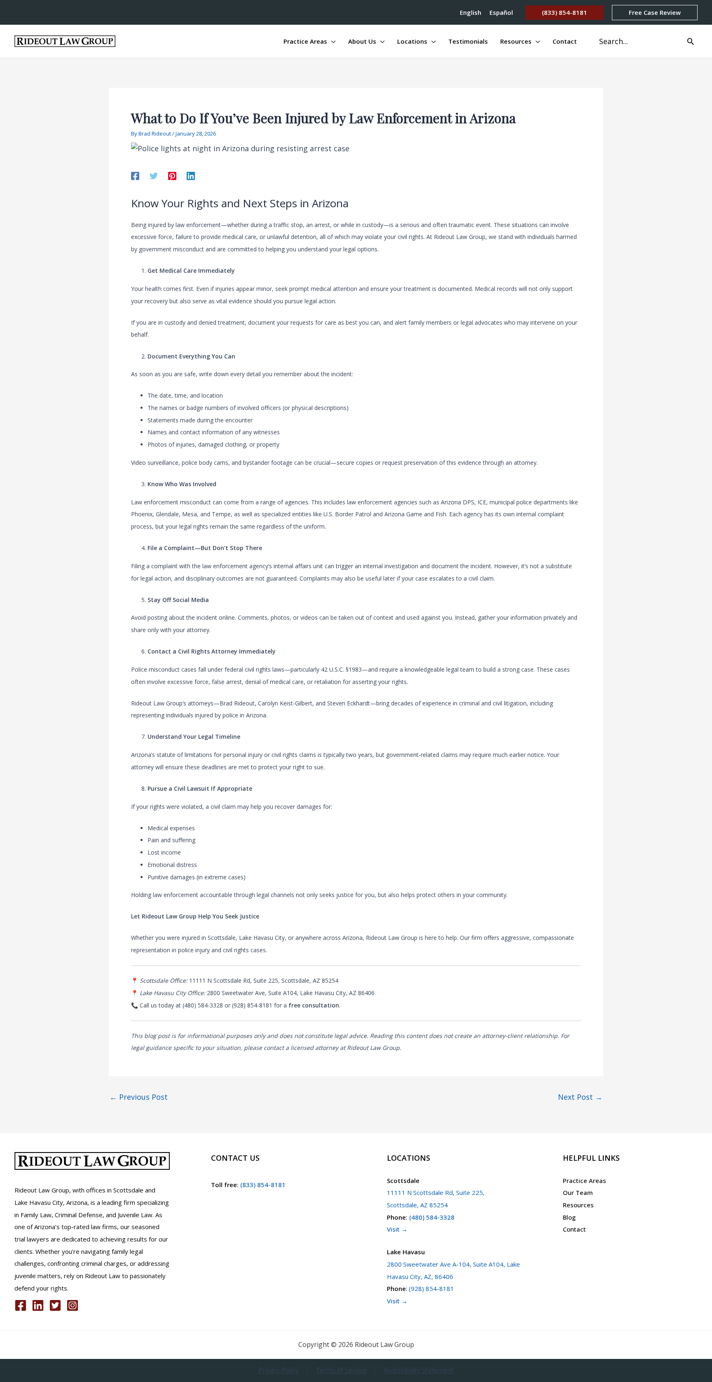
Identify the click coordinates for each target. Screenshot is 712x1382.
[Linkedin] (191, 175)
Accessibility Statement (419, 1370)
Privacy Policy (278, 1370)
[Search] (690, 41)
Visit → (397, 1229)
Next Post (580, 1097)
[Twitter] (154, 175)
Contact (574, 1229)
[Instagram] (72, 1305)
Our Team (578, 1192)
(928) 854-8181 (431, 1288)
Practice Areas (584, 1180)
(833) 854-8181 (262, 1185)
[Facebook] (135, 175)
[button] (564, 12)
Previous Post (139, 1097)
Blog (569, 1217)
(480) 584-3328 (431, 1217)
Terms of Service (341, 1370)
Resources (578, 1205)
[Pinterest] (172, 175)
